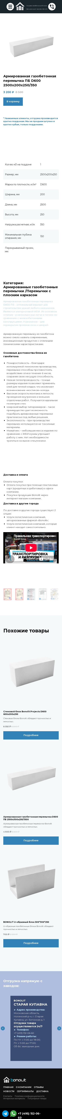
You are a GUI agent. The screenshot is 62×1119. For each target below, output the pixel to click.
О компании (23, 1087)
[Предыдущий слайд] (3, 1028)
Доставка (42, 1091)
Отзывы (39, 1087)
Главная (8, 1087)
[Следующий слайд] (59, 1028)
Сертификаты (25, 1091)
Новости (8, 1091)
